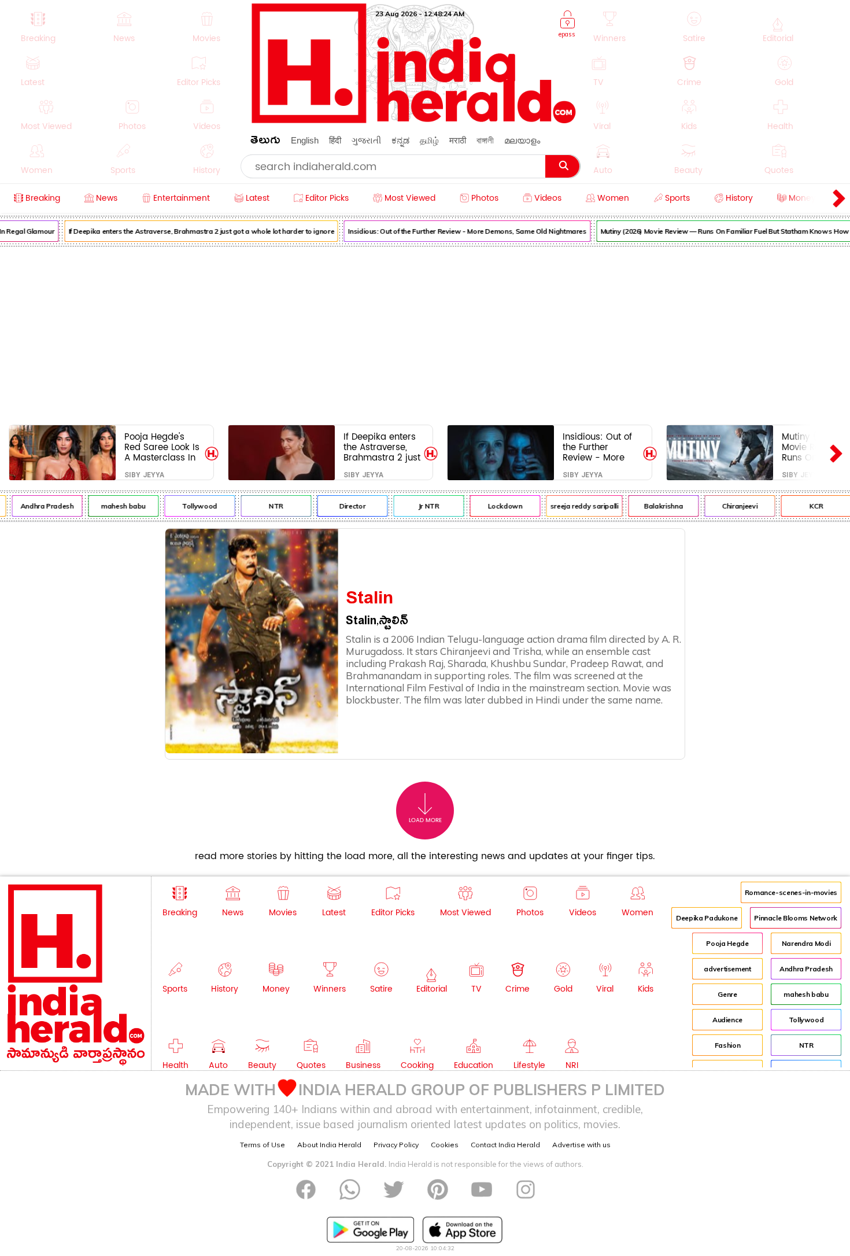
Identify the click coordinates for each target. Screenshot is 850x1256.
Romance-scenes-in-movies (791, 892)
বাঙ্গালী (485, 140)
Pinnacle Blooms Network (795, 918)
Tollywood (190, 506)
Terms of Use (262, 1144)
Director (343, 506)
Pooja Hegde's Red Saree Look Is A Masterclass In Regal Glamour (161, 447)
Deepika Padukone (706, 918)
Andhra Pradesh (37, 506)
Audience (727, 1019)
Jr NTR (419, 506)
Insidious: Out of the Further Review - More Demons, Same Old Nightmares (458, 231)
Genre (727, 994)
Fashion (727, 1045)
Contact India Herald (505, 1144)
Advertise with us (581, 1144)
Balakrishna (654, 506)
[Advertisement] (425, 333)
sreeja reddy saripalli (575, 506)
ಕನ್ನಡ (400, 140)
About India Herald (329, 1144)
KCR (807, 506)
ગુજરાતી (366, 140)
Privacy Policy (396, 1144)
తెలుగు (265, 142)
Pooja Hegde (727, 943)
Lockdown (495, 506)
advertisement (727, 968)
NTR (267, 506)
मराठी (457, 140)
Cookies (445, 1144)
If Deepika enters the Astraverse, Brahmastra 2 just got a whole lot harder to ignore (192, 231)
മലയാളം (522, 140)
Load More (425, 820)
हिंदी (335, 140)
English (305, 140)
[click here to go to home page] (414, 120)
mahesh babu (114, 506)
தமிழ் (429, 140)
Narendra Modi (806, 943)
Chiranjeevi (730, 506)
